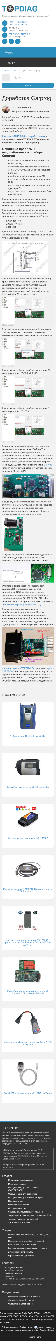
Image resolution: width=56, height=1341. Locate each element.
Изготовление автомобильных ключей (26, 1240)
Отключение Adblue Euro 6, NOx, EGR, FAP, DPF (29, 1236)
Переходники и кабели (18, 1204)
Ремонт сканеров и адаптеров (22, 1244)
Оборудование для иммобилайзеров (25, 1197)
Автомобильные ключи (19, 1222)
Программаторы (15, 1201)
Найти (28, 85)
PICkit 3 (3, 1319)
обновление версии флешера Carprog (21, 604)
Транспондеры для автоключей (23, 1218)
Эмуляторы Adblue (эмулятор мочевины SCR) (29, 1215)
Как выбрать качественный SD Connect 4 (28, 786)
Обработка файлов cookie (20, 1303)
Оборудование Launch (18, 1208)
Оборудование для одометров (22, 1193)
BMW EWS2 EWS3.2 (32, 1313)
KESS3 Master (15, 1319)
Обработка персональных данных (24, 1296)
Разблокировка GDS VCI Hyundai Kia (27, 735)
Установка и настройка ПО (20, 1251)
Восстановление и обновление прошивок (27, 1248)
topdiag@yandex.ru (20, 34)
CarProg (48, 464)
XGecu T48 (34, 1316)
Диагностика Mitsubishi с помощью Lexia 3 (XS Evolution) (27, 1043)
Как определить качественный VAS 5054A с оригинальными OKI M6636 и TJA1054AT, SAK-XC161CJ (28, 942)
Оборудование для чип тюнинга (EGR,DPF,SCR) (23, 1189)
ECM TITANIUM (30, 1319)
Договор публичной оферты (21, 1300)
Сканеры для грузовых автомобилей (25, 1211)
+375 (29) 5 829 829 (18, 24)
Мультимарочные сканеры (20, 1180)
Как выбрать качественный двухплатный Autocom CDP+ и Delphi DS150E (27, 992)
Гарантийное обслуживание (21, 1255)
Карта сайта (35, 1336)
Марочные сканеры (17, 1183)
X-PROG (47, 1313)
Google (43, 1330)
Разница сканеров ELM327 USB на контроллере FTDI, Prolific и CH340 (27, 890)
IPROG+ (23, 1316)
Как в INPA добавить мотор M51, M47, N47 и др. (27, 1093)
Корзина (11, 63)
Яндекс (51, 1330)
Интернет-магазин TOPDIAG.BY (18, 668)
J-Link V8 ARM (47, 1316)
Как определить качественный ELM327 (28, 837)
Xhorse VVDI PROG (9, 1316)
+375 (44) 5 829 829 (18, 21)
